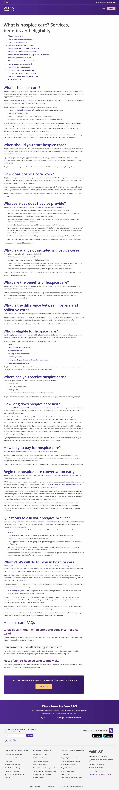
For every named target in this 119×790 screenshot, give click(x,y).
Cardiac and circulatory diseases (19, 347)
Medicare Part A (9, 455)
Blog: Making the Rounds (97, 771)
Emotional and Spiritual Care (42, 774)
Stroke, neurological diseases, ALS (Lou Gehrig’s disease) (27, 360)
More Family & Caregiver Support (71, 778)
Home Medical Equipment (41, 761)
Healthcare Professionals (67, 9)
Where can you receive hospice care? (21, 61)
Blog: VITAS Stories (67, 768)
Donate (7, 778)
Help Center (50, 787)
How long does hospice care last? (20, 64)
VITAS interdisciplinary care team (17, 591)
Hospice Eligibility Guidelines (98, 756)
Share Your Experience (68, 771)
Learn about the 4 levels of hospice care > (19, 243)
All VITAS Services (38, 778)
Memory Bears (65, 774)
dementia (7, 126)
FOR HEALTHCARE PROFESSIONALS (96, 751)
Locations (21, 9)
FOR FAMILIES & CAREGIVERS (72, 750)
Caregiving (64, 754)
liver (16, 354)
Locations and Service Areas (14, 754)
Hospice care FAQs (14, 79)
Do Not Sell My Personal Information (72, 787)
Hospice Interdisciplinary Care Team (44, 771)
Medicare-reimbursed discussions (51, 494)
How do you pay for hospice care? (20, 67)
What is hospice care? (15, 36)
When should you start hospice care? (21, 39)
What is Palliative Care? (40, 764)
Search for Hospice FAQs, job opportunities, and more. (104, 8)
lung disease (15, 126)
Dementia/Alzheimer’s (15, 351)
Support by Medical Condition (70, 758)
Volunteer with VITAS (11, 758)
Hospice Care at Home (40, 754)
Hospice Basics (35, 9)
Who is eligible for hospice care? (19, 58)
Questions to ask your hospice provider (22, 73)
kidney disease (25, 354)
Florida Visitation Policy (12, 768)
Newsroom (8, 761)
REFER (111, 8)
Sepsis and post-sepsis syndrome (19, 363)
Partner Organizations (96, 767)
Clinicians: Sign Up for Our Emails (99, 774)
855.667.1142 (44, 686)
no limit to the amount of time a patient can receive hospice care (33, 408)
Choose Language (35, 787)
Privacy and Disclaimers (12, 771)
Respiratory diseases (15, 357)
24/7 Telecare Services (40, 758)
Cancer (10, 344)
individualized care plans (24, 110)
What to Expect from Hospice (70, 761)
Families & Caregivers (88, 9)
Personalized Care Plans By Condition (45, 768)
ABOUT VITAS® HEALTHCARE (16, 750)
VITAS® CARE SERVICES (42, 750)
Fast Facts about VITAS (12, 764)
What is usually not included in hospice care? (23, 48)
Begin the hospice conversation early (21, 70)
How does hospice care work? (18, 42)
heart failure (76, 123)
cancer (68, 123)
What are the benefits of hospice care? (22, 52)
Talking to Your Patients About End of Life (101, 760)
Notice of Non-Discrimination (14, 774)
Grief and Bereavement (68, 764)
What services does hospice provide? (21, 45)
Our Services (49, 9)
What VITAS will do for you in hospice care (23, 76)
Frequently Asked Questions (70, 718)
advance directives (76, 494)
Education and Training (96, 764)
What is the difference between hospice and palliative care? (29, 55)
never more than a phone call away (17, 587)
